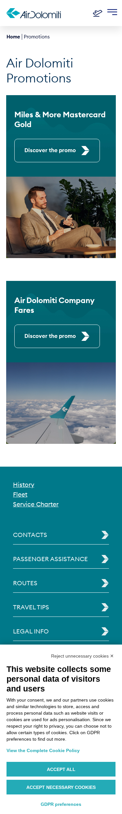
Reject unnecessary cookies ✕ (82, 656)
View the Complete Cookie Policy (43, 750)
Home (13, 37)
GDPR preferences (61, 804)
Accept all (61, 769)
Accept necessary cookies (61, 787)
